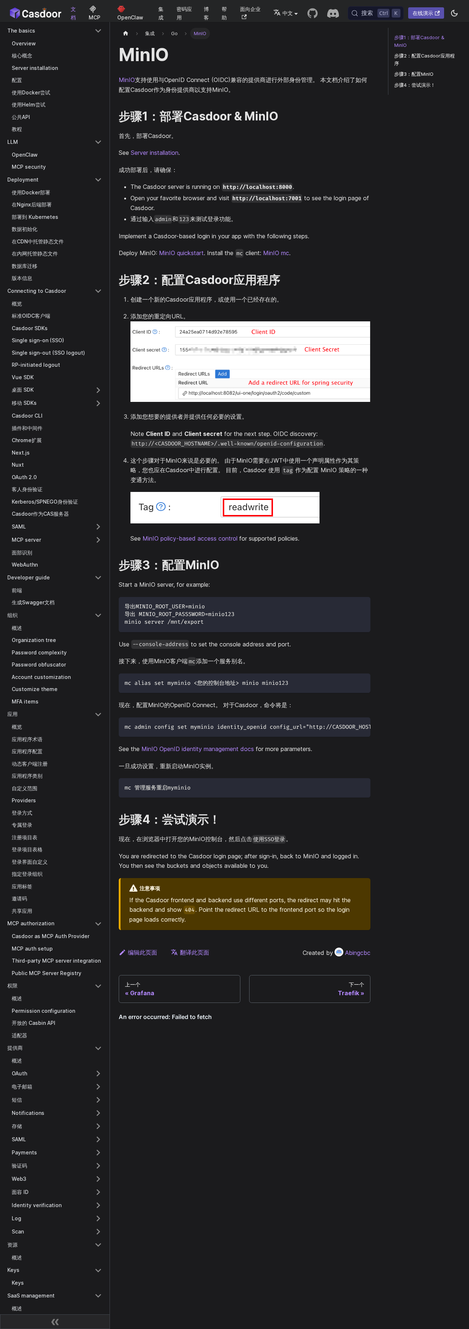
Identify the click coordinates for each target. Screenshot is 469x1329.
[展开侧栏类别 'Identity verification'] (98, 1205)
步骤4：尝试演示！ (414, 85)
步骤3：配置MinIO (413, 74)
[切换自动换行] (348, 726)
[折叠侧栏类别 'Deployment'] (98, 180)
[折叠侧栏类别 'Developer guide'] (98, 577)
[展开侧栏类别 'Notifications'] (98, 1113)
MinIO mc (276, 253)
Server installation (154, 152)
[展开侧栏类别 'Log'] (98, 1218)
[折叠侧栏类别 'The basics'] (98, 31)
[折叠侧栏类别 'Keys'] (98, 1270)
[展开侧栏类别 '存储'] (98, 1126)
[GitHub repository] (312, 13)
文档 (73, 13)
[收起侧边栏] (55, 1321)
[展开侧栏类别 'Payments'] (98, 1152)
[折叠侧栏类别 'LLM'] (98, 142)
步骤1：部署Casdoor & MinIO (419, 41)
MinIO (127, 79)
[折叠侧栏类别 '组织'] (98, 615)
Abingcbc (357, 952)
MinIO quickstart (181, 253)
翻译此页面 (194, 952)
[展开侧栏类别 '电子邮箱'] (98, 1087)
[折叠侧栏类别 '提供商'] (98, 1048)
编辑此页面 (142, 952)
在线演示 (423, 13)
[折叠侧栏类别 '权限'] (98, 986)
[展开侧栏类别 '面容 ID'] (98, 1192)
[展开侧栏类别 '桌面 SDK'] (98, 390)
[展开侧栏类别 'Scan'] (98, 1231)
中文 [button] (287, 13)
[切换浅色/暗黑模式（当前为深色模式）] (454, 13)
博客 (206, 13)
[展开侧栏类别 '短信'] (98, 1100)
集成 (160, 13)
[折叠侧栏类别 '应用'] (98, 714)
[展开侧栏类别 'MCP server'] (98, 540)
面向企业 (250, 9)
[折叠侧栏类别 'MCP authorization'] (98, 924)
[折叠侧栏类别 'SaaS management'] (98, 1296)
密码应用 (184, 13)
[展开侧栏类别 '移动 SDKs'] (98, 403)
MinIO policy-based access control (190, 538)
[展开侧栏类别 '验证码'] (98, 1166)
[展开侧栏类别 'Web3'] (98, 1179)
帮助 (224, 13)
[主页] (126, 33)
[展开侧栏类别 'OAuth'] (98, 1073)
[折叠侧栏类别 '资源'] (98, 1245)
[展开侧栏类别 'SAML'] (98, 527)
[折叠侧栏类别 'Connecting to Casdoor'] (98, 291)
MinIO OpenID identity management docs (197, 749)
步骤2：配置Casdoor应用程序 (424, 59)
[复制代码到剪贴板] (361, 606)
